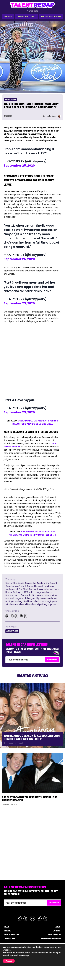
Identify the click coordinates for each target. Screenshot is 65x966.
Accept (9, 961)
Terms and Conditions (50, 938)
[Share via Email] (25, 616)
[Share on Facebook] (7, 616)
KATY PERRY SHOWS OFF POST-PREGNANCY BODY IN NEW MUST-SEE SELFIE (33, 533)
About (58, 927)
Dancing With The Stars (51, 16)
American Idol (10, 99)
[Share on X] (12, 616)
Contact (57, 930)
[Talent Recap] (32, 5)
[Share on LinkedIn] (21, 616)
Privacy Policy (54, 934)
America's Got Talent (26, 16)
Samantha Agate (14, 583)
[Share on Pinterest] (16, 616)
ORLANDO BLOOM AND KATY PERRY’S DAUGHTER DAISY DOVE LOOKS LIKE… (35, 422)
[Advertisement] (32, 841)
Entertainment (11, 934)
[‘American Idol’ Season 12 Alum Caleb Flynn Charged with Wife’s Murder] (32, 715)
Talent (7, 927)
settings (25, 955)
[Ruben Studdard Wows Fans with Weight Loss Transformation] (32, 773)
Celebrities (9, 938)
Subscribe (52, 659)
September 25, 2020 (19, 165)
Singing (7, 930)
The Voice (8, 16)
